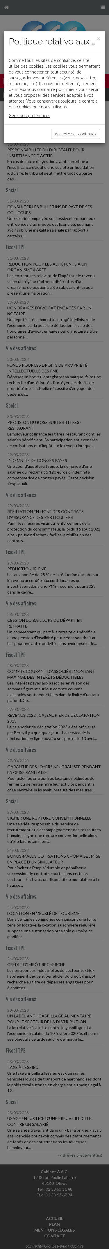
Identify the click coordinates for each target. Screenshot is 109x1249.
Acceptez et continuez (76, 134)
